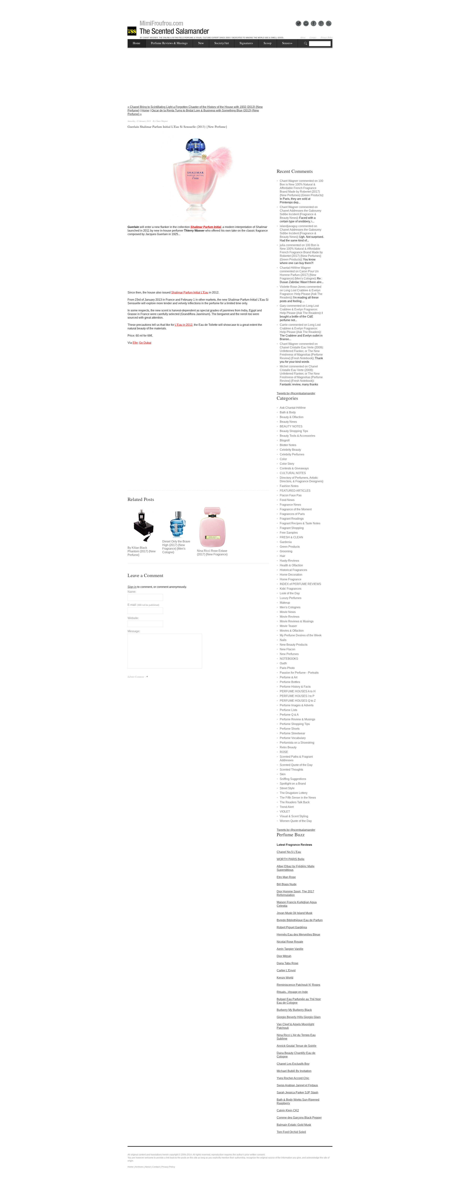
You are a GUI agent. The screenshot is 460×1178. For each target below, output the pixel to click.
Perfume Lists (288, 710)
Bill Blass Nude (286, 884)
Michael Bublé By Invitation (294, 1070)
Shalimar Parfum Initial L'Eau (189, 292)
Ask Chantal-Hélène (293, 407)
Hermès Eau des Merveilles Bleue (298, 934)
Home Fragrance (290, 579)
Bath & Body (288, 412)
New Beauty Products (293, 644)
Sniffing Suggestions (293, 778)
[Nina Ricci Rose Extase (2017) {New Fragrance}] (212, 527)
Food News (287, 499)
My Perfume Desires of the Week (300, 635)
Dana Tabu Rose (287, 963)
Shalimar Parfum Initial (205, 226)
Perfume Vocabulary (293, 738)
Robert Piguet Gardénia (292, 927)
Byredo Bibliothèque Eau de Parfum (300, 920)
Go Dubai (145, 342)
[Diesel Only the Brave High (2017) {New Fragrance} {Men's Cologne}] (177, 522)
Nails (283, 640)
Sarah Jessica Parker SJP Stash (297, 1092)
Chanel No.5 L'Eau (289, 851)
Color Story (287, 463)
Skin (283, 774)
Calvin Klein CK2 (288, 1110)
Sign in (132, 586)
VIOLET (285, 811)
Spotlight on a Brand (293, 783)
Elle (135, 342)
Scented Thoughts (291, 769)
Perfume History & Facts (295, 686)
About (302, 37)
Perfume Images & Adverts (297, 705)
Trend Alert (287, 806)
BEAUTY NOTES (291, 426)
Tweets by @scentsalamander (296, 393)
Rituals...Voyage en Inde (292, 991)
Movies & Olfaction (292, 630)
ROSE (284, 752)
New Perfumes (289, 654)
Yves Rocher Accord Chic (293, 1078)
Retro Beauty (288, 747)
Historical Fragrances (293, 569)
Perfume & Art (288, 677)
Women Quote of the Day (296, 820)
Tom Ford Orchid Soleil (291, 1131)
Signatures (246, 43)
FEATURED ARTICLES (295, 490)
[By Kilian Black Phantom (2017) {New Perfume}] (143, 525)
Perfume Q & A (289, 714)
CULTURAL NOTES (293, 473)
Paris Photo (287, 668)
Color (283, 459)
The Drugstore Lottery (293, 792)
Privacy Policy (327, 37)
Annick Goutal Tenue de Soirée (296, 1045)
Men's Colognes (290, 607)
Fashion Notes (289, 485)
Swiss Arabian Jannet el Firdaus (297, 1085)
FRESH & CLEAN (291, 537)
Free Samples (289, 532)
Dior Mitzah (284, 956)
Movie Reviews (289, 616)
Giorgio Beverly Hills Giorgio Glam (299, 1017)
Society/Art (221, 43)
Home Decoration (291, 574)
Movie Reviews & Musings (297, 621)
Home (136, 43)
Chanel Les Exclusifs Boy (293, 1063)
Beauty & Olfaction (291, 417)
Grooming (286, 551)
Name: (132, 591)
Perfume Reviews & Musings (169, 43)
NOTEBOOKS (289, 658)
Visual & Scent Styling (294, 816)
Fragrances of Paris (292, 513)
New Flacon (287, 649)
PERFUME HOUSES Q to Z (298, 700)
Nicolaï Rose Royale (290, 941)
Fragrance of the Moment (296, 509)
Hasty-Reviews (289, 560)
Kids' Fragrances (290, 588)
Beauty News (288, 421)
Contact (313, 37)
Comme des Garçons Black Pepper (299, 1117)
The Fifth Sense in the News (298, 797)
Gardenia (286, 541)
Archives (139, 1167)
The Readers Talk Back (295, 802)
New (201, 43)
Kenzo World (285, 977)
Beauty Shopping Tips (294, 431)
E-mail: (143, 604)
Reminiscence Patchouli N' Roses (298, 984)
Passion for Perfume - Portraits (299, 672)
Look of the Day (290, 593)
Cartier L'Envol (286, 970)
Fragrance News (290, 504)
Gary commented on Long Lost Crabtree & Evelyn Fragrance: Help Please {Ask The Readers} (300, 309)
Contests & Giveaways (294, 468)
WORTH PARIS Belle (290, 859)
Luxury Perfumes (290, 598)
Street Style (287, 788)
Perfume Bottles (290, 682)
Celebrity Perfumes (292, 454)
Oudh (283, 663)
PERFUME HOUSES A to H (298, 691)
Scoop (268, 43)
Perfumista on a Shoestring (297, 742)
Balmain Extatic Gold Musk (294, 1124)
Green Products (290, 546)
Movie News (288, 612)
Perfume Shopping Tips (295, 724)
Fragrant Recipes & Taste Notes (300, 523)
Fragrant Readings (292, 518)
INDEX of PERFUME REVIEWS (300, 583)
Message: (134, 631)
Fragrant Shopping (292, 527)
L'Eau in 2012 (183, 324)
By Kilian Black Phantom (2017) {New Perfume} (142, 551)
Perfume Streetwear (292, 733)
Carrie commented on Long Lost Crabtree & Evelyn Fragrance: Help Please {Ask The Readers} (300, 328)
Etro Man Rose (286, 877)
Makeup (285, 602)
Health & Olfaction (291, 565)
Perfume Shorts (290, 728)
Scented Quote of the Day (296, 764)
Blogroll (285, 440)
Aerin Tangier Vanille (290, 948)
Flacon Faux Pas (291, 495)
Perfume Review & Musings (297, 719)
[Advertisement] (230, 8)
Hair (282, 555)
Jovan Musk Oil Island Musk (294, 913)
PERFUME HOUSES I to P (297, 696)
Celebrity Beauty (290, 449)
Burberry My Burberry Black (294, 1009)
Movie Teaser (288, 626)
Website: (133, 618)
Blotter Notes (288, 445)
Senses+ (287, 43)
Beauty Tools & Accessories (297, 435)
